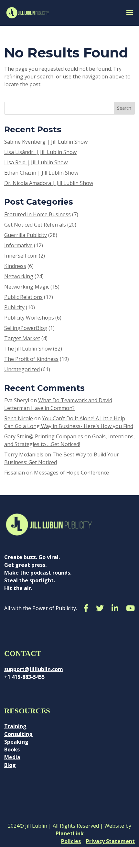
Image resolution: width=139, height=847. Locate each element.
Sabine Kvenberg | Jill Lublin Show (46, 141)
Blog (10, 765)
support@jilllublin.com (33, 669)
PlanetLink (70, 833)
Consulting (18, 734)
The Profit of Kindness (31, 358)
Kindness (15, 266)
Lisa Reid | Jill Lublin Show (36, 162)
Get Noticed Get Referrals (35, 224)
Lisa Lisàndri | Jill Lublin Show (40, 152)
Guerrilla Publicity (25, 235)
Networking (18, 276)
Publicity (14, 307)
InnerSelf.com (20, 255)
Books (12, 749)
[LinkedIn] (115, 608)
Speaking (16, 741)
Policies (71, 841)
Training (15, 726)
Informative (18, 245)
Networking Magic (26, 286)
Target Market (22, 338)
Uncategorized (22, 369)
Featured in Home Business (37, 214)
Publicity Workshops (29, 317)
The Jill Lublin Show (28, 348)
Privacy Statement (110, 841)
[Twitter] (100, 608)
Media (12, 757)
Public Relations (23, 297)
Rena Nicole (18, 418)
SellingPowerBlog (25, 328)
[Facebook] (85, 608)
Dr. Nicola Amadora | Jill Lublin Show (48, 183)
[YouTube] (130, 608)
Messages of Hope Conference (71, 472)
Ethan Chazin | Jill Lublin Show (41, 172)
